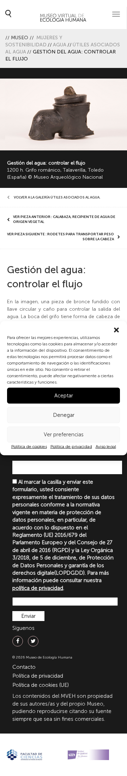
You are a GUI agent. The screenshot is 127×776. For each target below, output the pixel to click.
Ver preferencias (64, 434)
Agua (59, 45)
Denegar (63, 415)
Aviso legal (106, 446)
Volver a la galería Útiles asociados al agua (56, 197)
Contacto (24, 667)
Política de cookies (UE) (40, 685)
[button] (116, 329)
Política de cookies (29, 446)
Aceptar (63, 395)
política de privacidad (37, 588)
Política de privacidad (71, 446)
